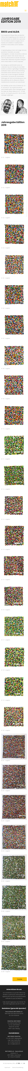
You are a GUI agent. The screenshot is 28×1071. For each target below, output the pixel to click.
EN (24, 1063)
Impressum (7, 1067)
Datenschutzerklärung (17, 1067)
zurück (20, 979)
